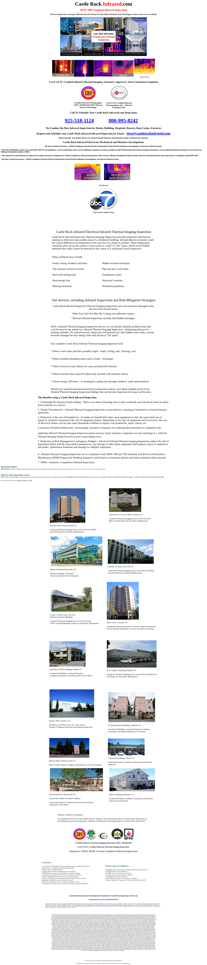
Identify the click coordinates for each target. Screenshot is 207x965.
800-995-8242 (123, 120)
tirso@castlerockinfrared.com (148, 133)
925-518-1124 (79, 120)
